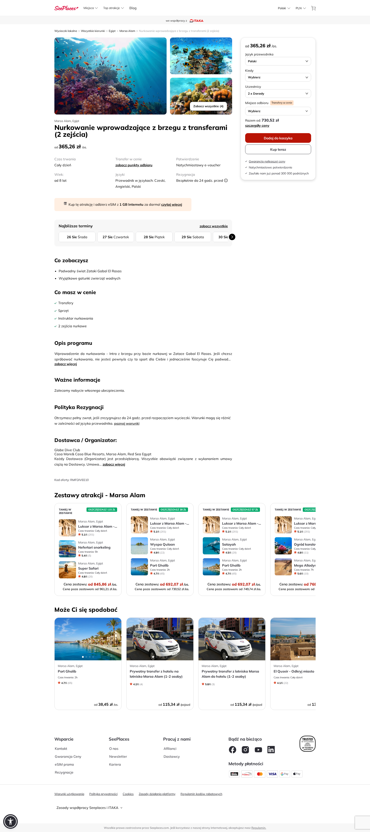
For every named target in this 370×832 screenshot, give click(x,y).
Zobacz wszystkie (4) (208, 106)
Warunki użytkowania (69, 794)
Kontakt (61, 748)
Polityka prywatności (103, 794)
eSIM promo (64, 764)
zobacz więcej (65, 364)
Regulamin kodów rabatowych (201, 794)
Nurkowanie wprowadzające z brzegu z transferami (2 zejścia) (179, 31)
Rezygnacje (64, 772)
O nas (113, 748)
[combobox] (282, 8)
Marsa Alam (127, 31)
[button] (10, 821)
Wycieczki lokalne (65, 31)
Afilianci (170, 748)
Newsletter (118, 756)
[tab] (185, 807)
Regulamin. (258, 827)
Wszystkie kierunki (93, 31)
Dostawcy (172, 756)
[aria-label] (66, 7)
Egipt (112, 31)
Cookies (128, 794)
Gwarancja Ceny (68, 756)
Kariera (115, 764)
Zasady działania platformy (157, 794)
